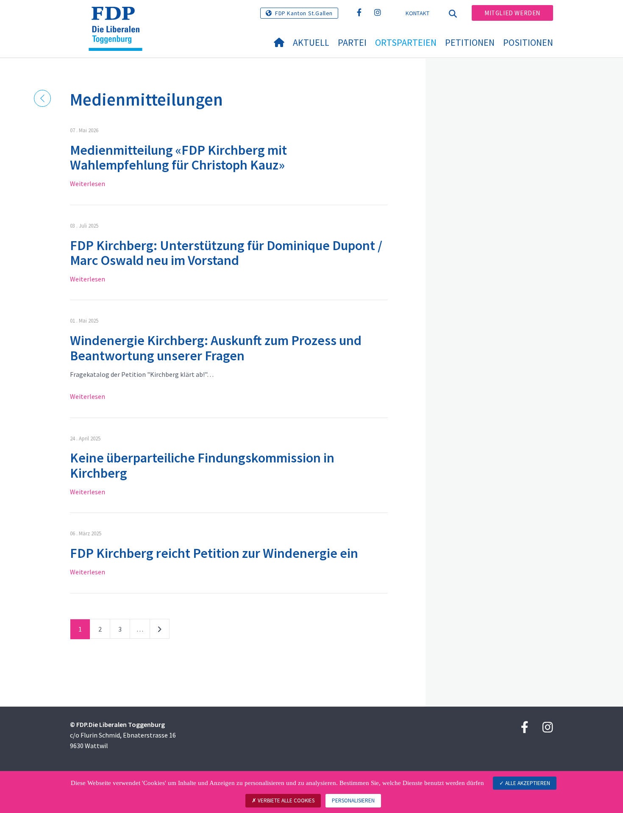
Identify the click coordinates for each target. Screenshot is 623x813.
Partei (352, 42)
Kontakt (418, 13)
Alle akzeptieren (527, 783)
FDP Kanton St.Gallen (304, 13)
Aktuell (311, 42)
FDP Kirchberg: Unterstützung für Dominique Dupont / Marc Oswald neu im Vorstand (226, 253)
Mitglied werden (512, 13)
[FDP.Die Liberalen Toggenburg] (118, 17)
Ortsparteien (406, 42)
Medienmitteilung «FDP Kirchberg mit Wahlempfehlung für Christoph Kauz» (178, 157)
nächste (159, 630)
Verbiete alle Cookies (285, 800)
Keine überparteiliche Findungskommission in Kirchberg (202, 465)
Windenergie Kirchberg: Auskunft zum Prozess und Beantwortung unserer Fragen (216, 348)
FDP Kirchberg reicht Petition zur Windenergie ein (214, 553)
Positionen (528, 42)
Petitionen (470, 42)
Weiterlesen (87, 183)
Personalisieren (353, 800)
